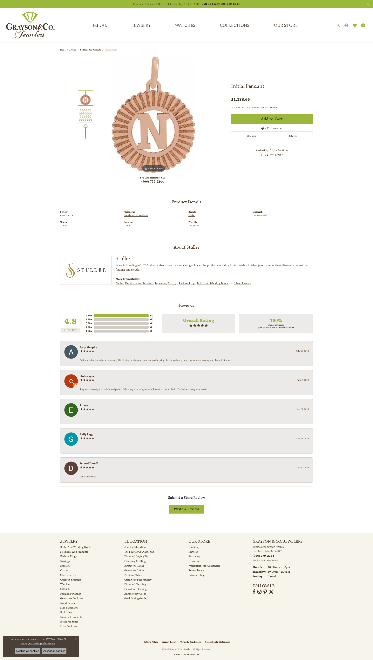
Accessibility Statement (217, 642)
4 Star (89, 319)
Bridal (99, 25)
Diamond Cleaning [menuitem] (135, 584)
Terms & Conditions (190, 642)
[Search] (338, 25)
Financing (194, 556)
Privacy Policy (196, 575)
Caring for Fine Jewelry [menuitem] (138, 580)
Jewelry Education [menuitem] (135, 547)
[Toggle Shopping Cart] (363, 25)
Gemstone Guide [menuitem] (134, 570)
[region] (153, 115)
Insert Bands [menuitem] (67, 603)
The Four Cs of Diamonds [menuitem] (139, 552)
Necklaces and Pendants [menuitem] (74, 552)
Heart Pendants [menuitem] (69, 621)
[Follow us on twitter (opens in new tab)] (271, 591)
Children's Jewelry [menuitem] (70, 580)
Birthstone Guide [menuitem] (134, 566)
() (151, 315)
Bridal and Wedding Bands (212, 283)
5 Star (89, 315)
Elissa (84, 405)
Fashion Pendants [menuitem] (70, 594)
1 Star (89, 331)
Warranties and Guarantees (204, 566)
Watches (185, 25)
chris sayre (87, 376)
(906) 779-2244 (152, 182)
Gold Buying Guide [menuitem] (135, 598)
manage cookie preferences (38, 643)
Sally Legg (86, 434)
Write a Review (186, 509)
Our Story (194, 547)
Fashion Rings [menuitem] (68, 556)
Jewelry (141, 25)
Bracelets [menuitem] (65, 566)
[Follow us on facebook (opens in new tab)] (254, 591)
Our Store (286, 25)
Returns (292, 136)
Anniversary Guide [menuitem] (135, 594)
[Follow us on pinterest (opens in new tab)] (265, 591)
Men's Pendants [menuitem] (69, 607)
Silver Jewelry (242, 283)
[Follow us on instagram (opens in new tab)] (259, 591)
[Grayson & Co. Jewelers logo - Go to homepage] (27, 25)
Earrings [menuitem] (65, 561)
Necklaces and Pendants (90, 50)
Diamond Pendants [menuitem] (71, 617)
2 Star (89, 327)
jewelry (72, 50)
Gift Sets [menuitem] (65, 589)
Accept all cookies (54, 650)
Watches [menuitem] (65, 584)
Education (194, 561)
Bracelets (160, 283)
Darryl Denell (89, 463)
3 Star (89, 323)
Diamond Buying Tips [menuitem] (137, 556)
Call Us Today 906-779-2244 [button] (221, 4)
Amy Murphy (88, 347)
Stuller (191, 215)
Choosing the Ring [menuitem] (135, 561)
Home (62, 50)
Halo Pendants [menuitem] (68, 626)
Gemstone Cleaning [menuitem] (135, 589)
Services (193, 552)
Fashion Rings (187, 283)
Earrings (172, 283)
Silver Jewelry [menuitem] (68, 575)
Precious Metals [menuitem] (133, 575)
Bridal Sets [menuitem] (66, 612)
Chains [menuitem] (64, 570)
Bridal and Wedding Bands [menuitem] (75, 547)
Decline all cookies (27, 650)
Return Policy (196, 570)
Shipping (251, 136)
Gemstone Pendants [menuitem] (71, 598)
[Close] (368, 4)
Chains (120, 283)
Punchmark (193, 654)
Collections (234, 25)
